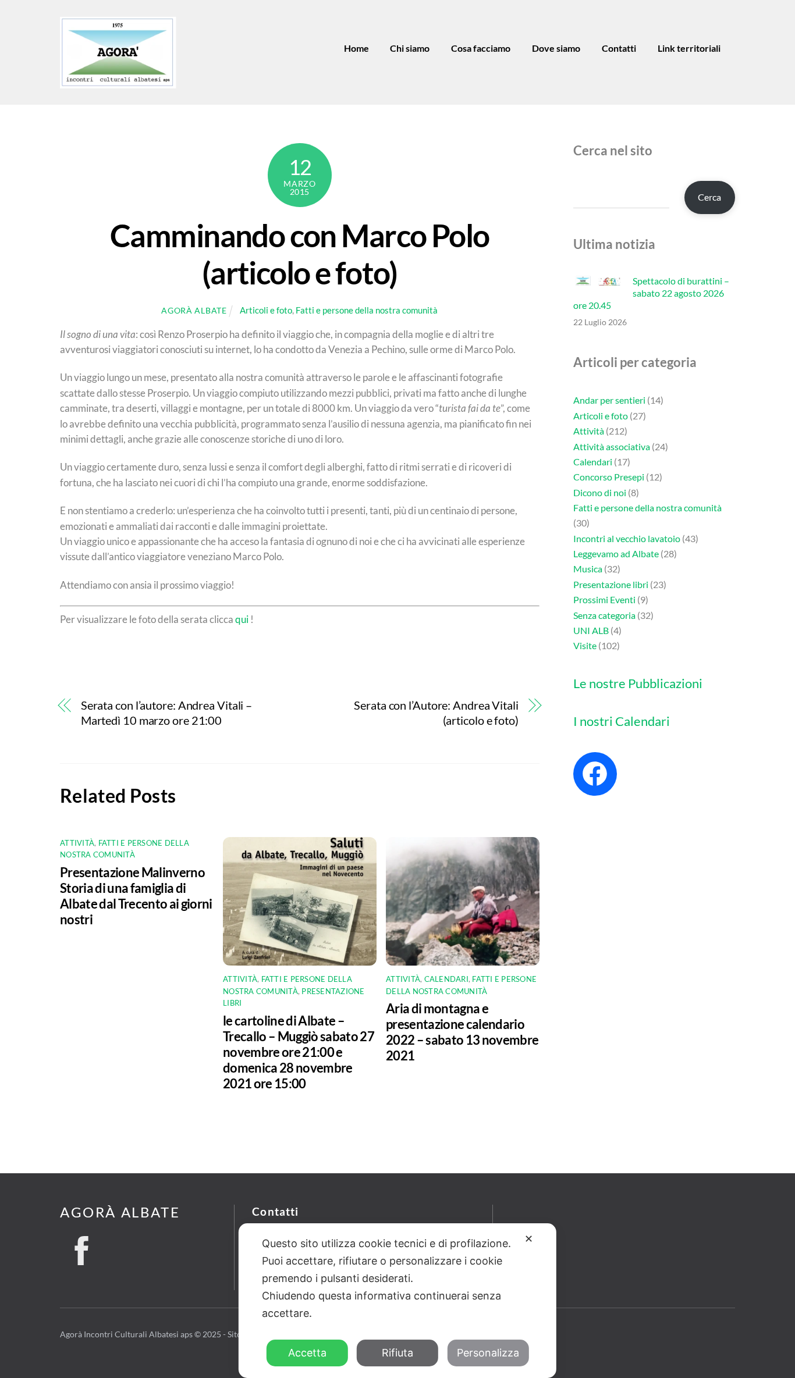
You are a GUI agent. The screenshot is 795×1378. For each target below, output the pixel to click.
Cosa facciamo (480, 48)
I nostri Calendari (621, 721)
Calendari (446, 979)
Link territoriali (689, 48)
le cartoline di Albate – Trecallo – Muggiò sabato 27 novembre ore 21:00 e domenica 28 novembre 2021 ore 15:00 (298, 1052)
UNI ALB (591, 630)
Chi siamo (410, 48)
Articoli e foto (266, 310)
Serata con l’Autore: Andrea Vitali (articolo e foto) (436, 713)
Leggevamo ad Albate (616, 553)
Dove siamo (556, 48)
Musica (587, 568)
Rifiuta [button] (397, 1353)
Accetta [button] (307, 1353)
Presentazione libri (610, 584)
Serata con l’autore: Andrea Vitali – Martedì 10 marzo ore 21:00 (166, 713)
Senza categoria (604, 615)
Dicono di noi (599, 492)
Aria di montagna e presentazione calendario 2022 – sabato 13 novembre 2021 (462, 1031)
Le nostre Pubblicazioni (637, 683)
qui (242, 619)
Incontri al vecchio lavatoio (626, 538)
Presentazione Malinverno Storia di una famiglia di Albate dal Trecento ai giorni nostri (136, 895)
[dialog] (397, 1300)
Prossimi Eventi (604, 599)
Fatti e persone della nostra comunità (367, 310)
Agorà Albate (193, 310)
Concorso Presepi (608, 476)
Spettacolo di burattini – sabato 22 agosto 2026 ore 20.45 (651, 293)
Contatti (619, 48)
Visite (585, 645)
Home (356, 48)
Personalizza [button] (488, 1353)
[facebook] (81, 1247)
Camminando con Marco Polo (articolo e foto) (299, 253)
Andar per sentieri (609, 399)
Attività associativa (611, 446)
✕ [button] (528, 1239)
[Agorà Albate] (118, 83)
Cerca (709, 196)
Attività (77, 843)
